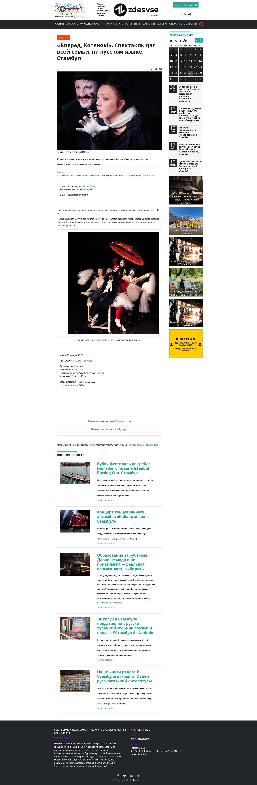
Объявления (132, 23)
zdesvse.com (137, 780)
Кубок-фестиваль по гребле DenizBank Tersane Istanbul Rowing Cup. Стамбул (124, 468)
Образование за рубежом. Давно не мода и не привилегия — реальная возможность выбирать (122, 562)
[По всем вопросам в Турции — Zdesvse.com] (186, 251)
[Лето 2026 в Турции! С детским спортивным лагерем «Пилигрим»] (186, 220)
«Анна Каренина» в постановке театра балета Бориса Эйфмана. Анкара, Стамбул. (189, 149)
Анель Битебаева (114, 603)
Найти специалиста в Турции (109, 429)
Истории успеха (167, 23)
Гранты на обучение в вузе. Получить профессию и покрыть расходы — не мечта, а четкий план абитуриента (190, 114)
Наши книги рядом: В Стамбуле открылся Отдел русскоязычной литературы (124, 676)
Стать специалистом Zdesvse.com (109, 421)
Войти (184, 14)
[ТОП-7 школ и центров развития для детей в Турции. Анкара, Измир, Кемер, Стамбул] (186, 282)
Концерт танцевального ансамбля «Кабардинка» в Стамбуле (123, 516)
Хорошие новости (91, 23)
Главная (59, 23)
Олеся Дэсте (90, 186)
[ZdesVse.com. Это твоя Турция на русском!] (186, 312)
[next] (201, 40)
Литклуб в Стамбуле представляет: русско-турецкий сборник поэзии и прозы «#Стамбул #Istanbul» (125, 625)
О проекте (72, 23)
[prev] (197, 40)
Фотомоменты (188, 23)
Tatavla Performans (84, 361)
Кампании (148, 23)
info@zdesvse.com (140, 738)
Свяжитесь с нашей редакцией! (141, 444)
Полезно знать (114, 23)
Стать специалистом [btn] (186, 4)
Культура (63, 37)
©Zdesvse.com (62, 172)
